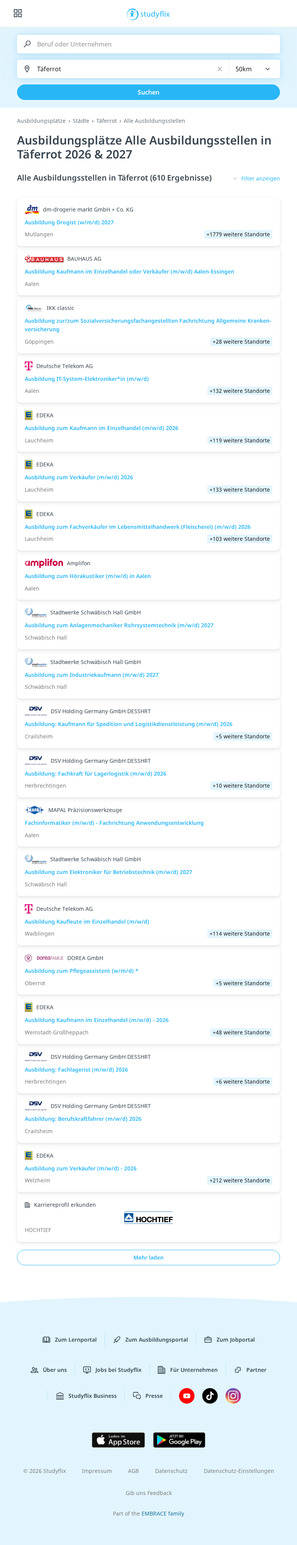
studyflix (155, 14)
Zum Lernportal (76, 1339)
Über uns (55, 1369)
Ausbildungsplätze (41, 120)
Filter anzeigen (260, 178)
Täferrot (106, 120)
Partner (256, 1369)
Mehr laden (148, 1257)
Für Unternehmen (194, 1369)
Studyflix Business (92, 1395)
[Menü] (18, 14)
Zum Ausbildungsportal (156, 1339)
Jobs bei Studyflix (119, 1369)
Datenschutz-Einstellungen (239, 1470)
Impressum (97, 1470)
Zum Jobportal (236, 1339)
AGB (133, 1470)
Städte (81, 120)
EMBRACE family (163, 1513)
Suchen (148, 92)
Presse (154, 1395)
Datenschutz (171, 1470)
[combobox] (254, 69)
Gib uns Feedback (149, 1493)
